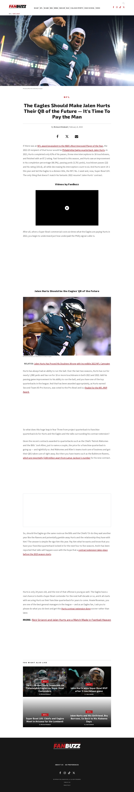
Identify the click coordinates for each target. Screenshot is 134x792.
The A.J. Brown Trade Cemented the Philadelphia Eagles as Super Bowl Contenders (45, 688)
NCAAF (36, 8)
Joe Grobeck (90, 724)
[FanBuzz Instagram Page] (116, 7)
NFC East (16, 14)
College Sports (76, 8)
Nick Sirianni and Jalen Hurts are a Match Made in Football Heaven (71, 619)
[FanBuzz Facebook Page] (113, 7)
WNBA (56, 8)
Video (98, 8)
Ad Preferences (72, 765)
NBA (51, 8)
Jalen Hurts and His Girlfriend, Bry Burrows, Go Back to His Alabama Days (89, 718)
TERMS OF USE (67, 782)
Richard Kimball (61, 127)
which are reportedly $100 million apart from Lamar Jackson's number (56, 457)
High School (89, 8)
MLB (67, 8)
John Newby (90, 694)
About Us (59, 765)
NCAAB (46, 8)
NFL (41, 8)
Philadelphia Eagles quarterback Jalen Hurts (83, 150)
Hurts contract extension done (76, 608)
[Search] (123, 3)
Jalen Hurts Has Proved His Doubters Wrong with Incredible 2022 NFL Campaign (72, 363)
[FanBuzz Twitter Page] (123, 7)
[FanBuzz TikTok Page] (120, 7)
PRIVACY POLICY (67, 785)
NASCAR (62, 8)
